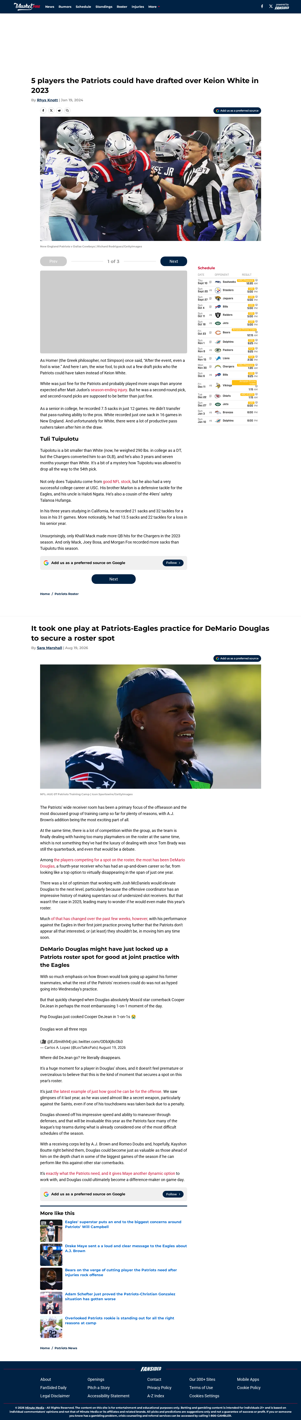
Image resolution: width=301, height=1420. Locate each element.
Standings (104, 7)
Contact (154, 1379)
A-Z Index (155, 1396)
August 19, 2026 (112, 1047)
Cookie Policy (249, 1387)
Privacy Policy (159, 1387)
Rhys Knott (47, 100)
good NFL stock (117, 481)
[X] (271, 6)
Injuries (138, 7)
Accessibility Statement (108, 1396)
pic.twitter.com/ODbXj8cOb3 (97, 1041)
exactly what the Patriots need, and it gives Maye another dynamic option (110, 1173)
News (49, 7)
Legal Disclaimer (55, 1396)
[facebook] (262, 6)
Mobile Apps (248, 1379)
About (45, 1379)
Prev (53, 261)
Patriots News (66, 1348)
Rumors (65, 7)
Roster (122, 7)
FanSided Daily (53, 1387)
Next (174, 261)
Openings (96, 1379)
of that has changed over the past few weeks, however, (99, 918)
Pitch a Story (99, 1387)
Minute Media (34, 1407)
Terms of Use (201, 1387)
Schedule (83, 7)
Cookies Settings (204, 1396)
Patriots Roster (67, 594)
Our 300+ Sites (202, 1379)
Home (45, 594)
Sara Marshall (49, 648)
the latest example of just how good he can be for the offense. (108, 1091)
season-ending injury (109, 389)
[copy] (67, 110)
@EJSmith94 (58, 1041)
